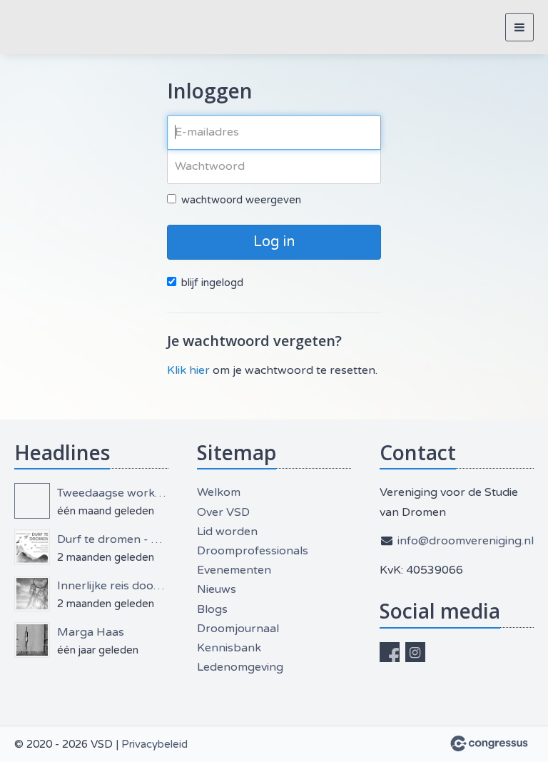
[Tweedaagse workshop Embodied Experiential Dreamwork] (32, 501)
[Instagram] (415, 652)
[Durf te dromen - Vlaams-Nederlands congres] (32, 547)
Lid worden (227, 531)
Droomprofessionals (252, 551)
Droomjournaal (238, 628)
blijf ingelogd (212, 282)
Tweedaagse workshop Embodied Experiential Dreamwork (112, 493)
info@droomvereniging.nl (465, 541)
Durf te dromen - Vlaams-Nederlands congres (112, 539)
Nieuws (216, 589)
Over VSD (223, 512)
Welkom (218, 492)
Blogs (212, 609)
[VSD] (32, 27)
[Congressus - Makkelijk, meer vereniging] (489, 743)
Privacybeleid (154, 744)
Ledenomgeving (240, 667)
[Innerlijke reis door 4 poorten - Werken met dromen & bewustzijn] (32, 593)
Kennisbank (229, 648)
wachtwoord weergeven (241, 199)
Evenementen (234, 570)
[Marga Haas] (32, 640)
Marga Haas (90, 632)
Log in (274, 241)
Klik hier (188, 370)
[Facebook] (390, 652)
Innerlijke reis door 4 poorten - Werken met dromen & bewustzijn (112, 586)
